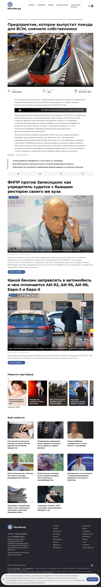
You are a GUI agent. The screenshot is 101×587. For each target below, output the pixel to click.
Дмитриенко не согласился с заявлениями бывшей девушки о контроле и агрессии (48, 167)
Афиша (55, 542)
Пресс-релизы (87, 547)
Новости (13, 295)
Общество (13, 197)
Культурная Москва (75, 6)
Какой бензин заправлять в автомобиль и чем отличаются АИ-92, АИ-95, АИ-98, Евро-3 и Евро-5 (49, 285)
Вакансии (56, 545)
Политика (86, 531)
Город (55, 528)
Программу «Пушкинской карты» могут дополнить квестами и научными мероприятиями (19, 509)
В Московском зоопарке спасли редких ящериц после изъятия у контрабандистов (48, 476)
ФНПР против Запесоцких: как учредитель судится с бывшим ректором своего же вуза (40, 187)
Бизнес (31, 5)
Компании (86, 537)
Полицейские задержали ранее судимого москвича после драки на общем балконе (49, 444)
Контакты (85, 545)
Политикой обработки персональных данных (54, 580)
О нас (84, 542)
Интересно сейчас (17, 35)
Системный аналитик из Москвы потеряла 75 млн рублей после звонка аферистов (19, 444)
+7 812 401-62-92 (21, 534)
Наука (84, 528)
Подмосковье (62, 5)
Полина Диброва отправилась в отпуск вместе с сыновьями (38, 161)
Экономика (57, 539)
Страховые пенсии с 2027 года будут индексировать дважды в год (49, 508)
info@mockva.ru (19, 536)
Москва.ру (14, 8)
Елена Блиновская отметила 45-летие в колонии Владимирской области (43, 164)
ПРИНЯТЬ (92, 579)
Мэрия (50, 5)
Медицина (57, 547)
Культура (56, 534)
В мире (56, 526)
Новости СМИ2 (14, 407)
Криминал (41, 5)
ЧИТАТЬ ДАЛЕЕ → (16, 272)
